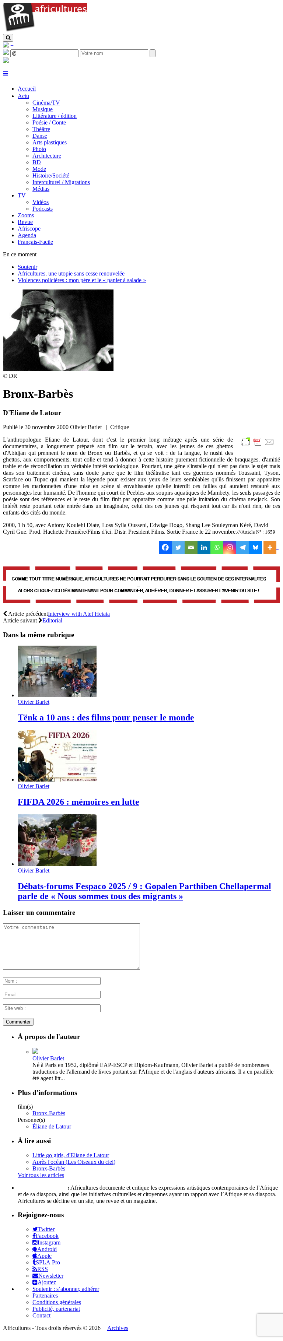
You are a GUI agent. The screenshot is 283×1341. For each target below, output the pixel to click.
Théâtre (41, 129)
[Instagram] (229, 547)
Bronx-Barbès (48, 1113)
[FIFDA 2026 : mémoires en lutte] (57, 779)
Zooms (26, 215)
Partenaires (45, 1295)
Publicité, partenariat (56, 1309)
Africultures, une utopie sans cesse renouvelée (71, 273)
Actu (23, 96)
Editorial (52, 620)
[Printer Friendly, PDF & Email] (258, 446)
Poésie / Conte (49, 122)
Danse (39, 136)
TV (22, 195)
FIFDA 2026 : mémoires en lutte (78, 802)
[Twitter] (178, 547)
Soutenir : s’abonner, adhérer (65, 1289)
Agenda (27, 235)
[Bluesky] (255, 547)
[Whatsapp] (216, 547)
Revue (25, 222)
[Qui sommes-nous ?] (6, 61)
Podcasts (42, 209)
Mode (39, 169)
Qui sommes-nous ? (42, 1187)
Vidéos (40, 202)
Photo (39, 149)
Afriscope (29, 228)
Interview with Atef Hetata (79, 614)
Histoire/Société (50, 175)
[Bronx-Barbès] (58, 369)
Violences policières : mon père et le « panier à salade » (82, 280)
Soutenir (27, 267)
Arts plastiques (49, 142)
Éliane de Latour (51, 1126)
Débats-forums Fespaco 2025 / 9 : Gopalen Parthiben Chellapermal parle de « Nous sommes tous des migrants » (144, 891)
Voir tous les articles (41, 1175)
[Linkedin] (204, 547)
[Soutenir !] (141, 585)
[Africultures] (45, 30)
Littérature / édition (54, 116)
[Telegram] (242, 547)
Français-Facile (35, 242)
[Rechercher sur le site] (8, 38)
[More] (271, 547)
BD (36, 162)
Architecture (46, 155)
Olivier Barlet (33, 702)
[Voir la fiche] (35, 1052)
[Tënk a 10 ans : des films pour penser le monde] (57, 695)
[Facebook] (165, 547)
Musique (42, 109)
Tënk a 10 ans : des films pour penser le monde (106, 717)
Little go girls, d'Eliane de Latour (70, 1155)
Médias (40, 189)
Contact (41, 1315)
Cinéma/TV (46, 102)
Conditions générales (56, 1302)
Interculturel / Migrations (61, 182)
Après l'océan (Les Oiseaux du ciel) (73, 1162)
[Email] (191, 547)
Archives (117, 1328)
